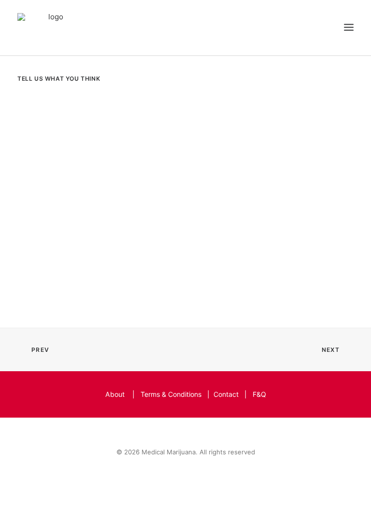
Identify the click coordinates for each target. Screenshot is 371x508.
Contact (226, 394)
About (115, 394)
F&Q (259, 394)
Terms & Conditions (171, 394)
